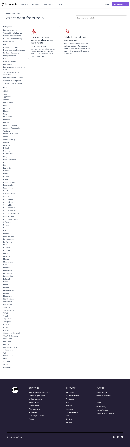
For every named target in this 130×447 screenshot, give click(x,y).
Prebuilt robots (34, 406)
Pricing (59, 4)
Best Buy (6, 108)
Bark (5, 105)
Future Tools (8, 188)
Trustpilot (7, 322)
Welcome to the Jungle (12, 333)
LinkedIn (6, 248)
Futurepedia (8, 185)
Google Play (7, 205)
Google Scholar (9, 208)
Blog (67, 402)
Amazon (6, 94)
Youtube (6, 361)
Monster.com (8, 262)
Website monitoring (35, 399)
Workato (6, 344)
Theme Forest (8, 310)
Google (6, 196)
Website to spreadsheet (37, 395)
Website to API (34, 402)
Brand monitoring (10, 30)
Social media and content (13, 78)
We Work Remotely (10, 336)
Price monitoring (34, 409)
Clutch (5, 137)
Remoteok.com (9, 290)
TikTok (5, 313)
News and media (9, 61)
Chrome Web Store (10, 134)
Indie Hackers (8, 236)
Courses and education (12, 36)
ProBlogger (7, 273)
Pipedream (7, 270)
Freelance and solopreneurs (14, 50)
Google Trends (9, 216)
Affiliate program (101, 392)
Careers (69, 406)
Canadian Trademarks (11, 128)
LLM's (5, 58)
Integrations (33, 412)
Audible (6, 100)
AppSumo (7, 97)
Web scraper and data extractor (40, 392)
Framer (6, 179)
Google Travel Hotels (11, 213)
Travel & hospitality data (12, 83)
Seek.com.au (8, 302)
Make (5, 253)
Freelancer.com (9, 182)
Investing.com (8, 239)
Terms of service (102, 410)
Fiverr (5, 174)
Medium (6, 256)
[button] (24, 4)
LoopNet (6, 250)
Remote (6, 287)
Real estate (7, 64)
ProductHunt (8, 276)
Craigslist (6, 145)
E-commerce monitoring (12, 39)
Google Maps (8, 199)
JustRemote (7, 242)
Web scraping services (36, 416)
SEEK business (8, 299)
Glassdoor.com (9, 193)
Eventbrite (7, 168)
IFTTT (5, 228)
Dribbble (6, 151)
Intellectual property (11, 53)
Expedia (6, 171)
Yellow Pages (8, 356)
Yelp (5, 359)
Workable (7, 341)
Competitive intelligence (12, 33)
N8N (5, 265)
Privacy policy (101, 407)
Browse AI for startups (103, 395)
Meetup (6, 259)
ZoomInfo (7, 367)
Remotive (6, 293)
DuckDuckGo (8, 154)
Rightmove (7, 296)
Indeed (6, 233)
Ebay (5, 156)
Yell (4, 353)
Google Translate (9, 211)
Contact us (69, 409)
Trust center (70, 399)
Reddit (5, 282)
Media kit (69, 419)
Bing (5, 114)
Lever (5, 245)
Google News (8, 202)
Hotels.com (7, 225)
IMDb (5, 230)
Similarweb (7, 304)
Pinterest (6, 267)
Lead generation (9, 56)
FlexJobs (6, 176)
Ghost (5, 191)
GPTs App (7, 222)
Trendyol (6, 316)
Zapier (5, 364)
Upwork (6, 327)
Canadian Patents (10, 125)
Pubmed (6, 279)
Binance (6, 111)
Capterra (6, 131)
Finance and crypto (10, 47)
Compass (6, 142)
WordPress (7, 339)
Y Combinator (8, 350)
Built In (6, 122)
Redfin (5, 285)
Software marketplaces (12, 80)
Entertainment (8, 41)
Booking (6, 119)
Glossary (69, 422)
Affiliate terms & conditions (105, 413)
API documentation (72, 395)
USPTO (6, 330)
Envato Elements (9, 159)
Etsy (4, 165)
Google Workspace (10, 219)
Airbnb (5, 91)
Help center (70, 392)
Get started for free (120, 4)
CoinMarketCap (9, 139)
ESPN (5, 162)
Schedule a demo (72, 412)
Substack (6, 307)
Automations (8, 102)
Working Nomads (10, 347)
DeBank (6, 148)
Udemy (6, 324)
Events (5, 44)
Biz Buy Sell (7, 117)
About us (69, 416)
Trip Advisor (7, 319)
